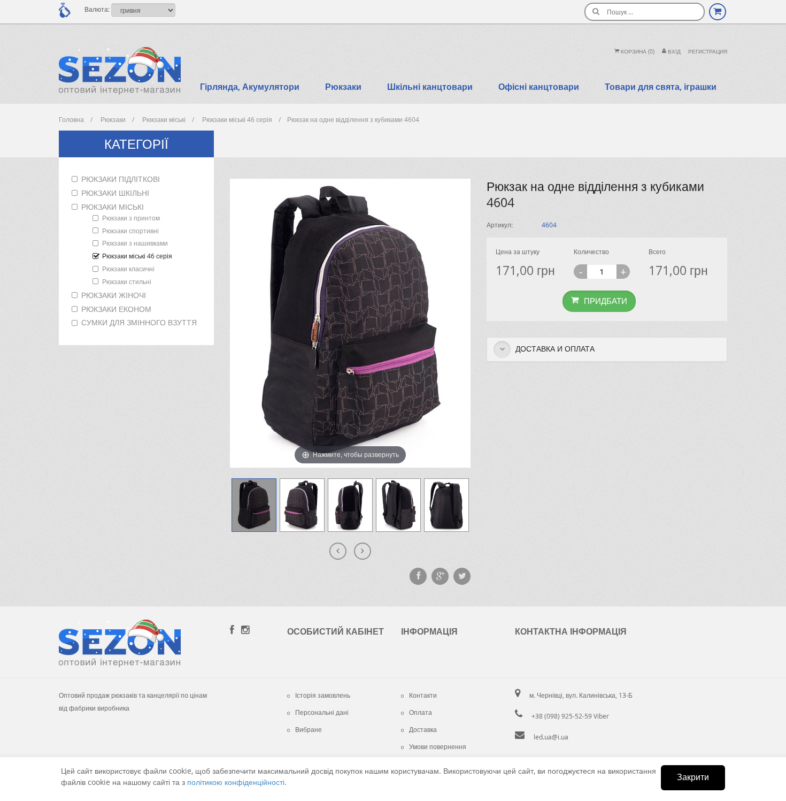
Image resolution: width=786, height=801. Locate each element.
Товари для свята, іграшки (660, 87)
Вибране (308, 729)
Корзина (636, 51)
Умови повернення (437, 746)
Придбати (605, 300)
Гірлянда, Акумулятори (249, 87)
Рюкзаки (343, 87)
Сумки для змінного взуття (139, 322)
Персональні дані (322, 712)
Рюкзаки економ (116, 309)
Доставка (423, 729)
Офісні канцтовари (538, 87)
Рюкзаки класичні (128, 268)
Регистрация (707, 51)
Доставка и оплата (554, 349)
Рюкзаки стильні (126, 281)
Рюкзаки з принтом (131, 217)
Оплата (420, 712)
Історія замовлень (322, 695)
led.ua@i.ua (551, 737)
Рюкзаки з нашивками (135, 243)
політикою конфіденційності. (237, 782)
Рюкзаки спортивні (130, 230)
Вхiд (673, 51)
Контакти (423, 695)
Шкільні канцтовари (430, 87)
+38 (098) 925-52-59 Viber (570, 716)
